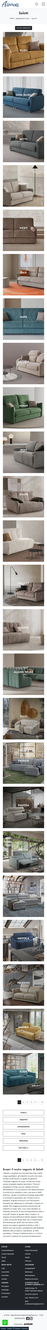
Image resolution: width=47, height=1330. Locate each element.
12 (42, 1102)
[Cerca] (39, 4)
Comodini (5, 1275)
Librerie (27, 1254)
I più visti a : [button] (23, 1148)
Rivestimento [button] (24, 1126)
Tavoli (3, 1257)
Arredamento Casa (22, 18)
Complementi (30, 1268)
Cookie (9, 1328)
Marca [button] (23, 1112)
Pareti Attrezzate (31, 1250)
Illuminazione (30, 1275)
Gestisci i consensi (21, 1328)
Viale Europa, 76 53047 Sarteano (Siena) (34, 1289)
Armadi (4, 1279)
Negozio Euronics (31, 1279)
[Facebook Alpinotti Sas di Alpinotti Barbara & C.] (27, 1319)
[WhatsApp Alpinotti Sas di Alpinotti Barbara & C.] (5, 1322)
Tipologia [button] (23, 1141)
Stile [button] (23, 1134)
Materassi (28, 1272)
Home (12, 18)
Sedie (3, 1261)
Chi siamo (5, 1286)
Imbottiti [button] (23, 1119)
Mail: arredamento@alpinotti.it (34, 1302)
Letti (3, 1268)
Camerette (5, 1272)
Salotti (34, 18)
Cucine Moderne (7, 1250)
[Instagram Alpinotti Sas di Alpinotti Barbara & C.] (31, 1319)
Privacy (3, 1328)
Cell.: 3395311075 (31, 1298)
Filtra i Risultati (24, 28)
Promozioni (5, 1293)
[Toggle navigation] (43, 4)
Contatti (4, 1297)
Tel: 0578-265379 (31, 1294)
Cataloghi (5, 1290)
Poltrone (28, 1261)
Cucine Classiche (7, 1254)
